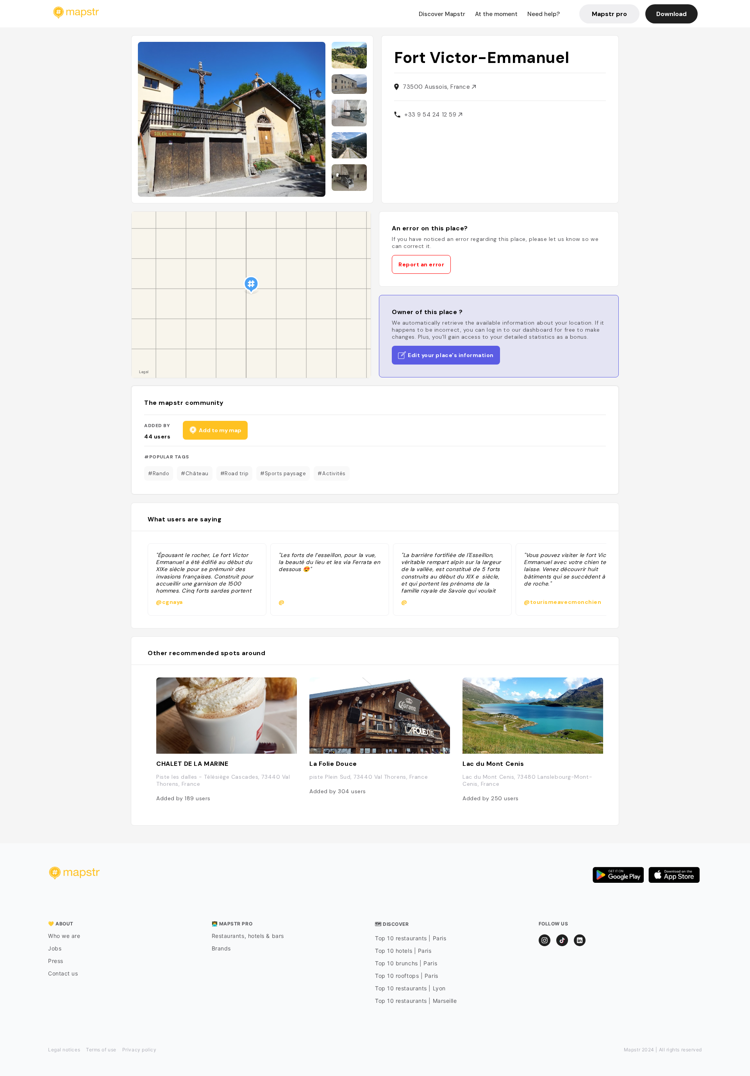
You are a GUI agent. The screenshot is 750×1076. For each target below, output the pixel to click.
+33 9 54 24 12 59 (431, 115)
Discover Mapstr (442, 14)
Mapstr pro (609, 14)
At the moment (496, 14)
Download (671, 14)
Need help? (543, 14)
